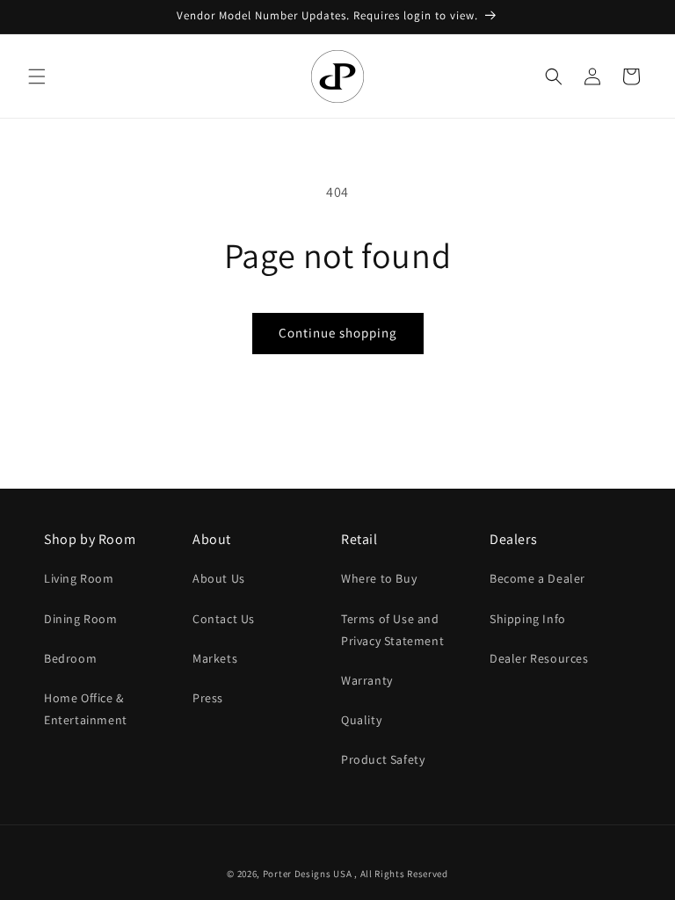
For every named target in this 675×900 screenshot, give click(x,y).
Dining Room (81, 619)
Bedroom (70, 658)
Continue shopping (338, 332)
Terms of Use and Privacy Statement (392, 630)
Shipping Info (528, 619)
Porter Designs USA (307, 873)
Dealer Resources (539, 658)
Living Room (79, 578)
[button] (37, 76)
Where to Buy (379, 578)
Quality (361, 720)
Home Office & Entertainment (85, 709)
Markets (214, 658)
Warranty (367, 680)
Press (207, 698)
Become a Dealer (537, 578)
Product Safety (383, 759)
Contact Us (223, 619)
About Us (218, 578)
